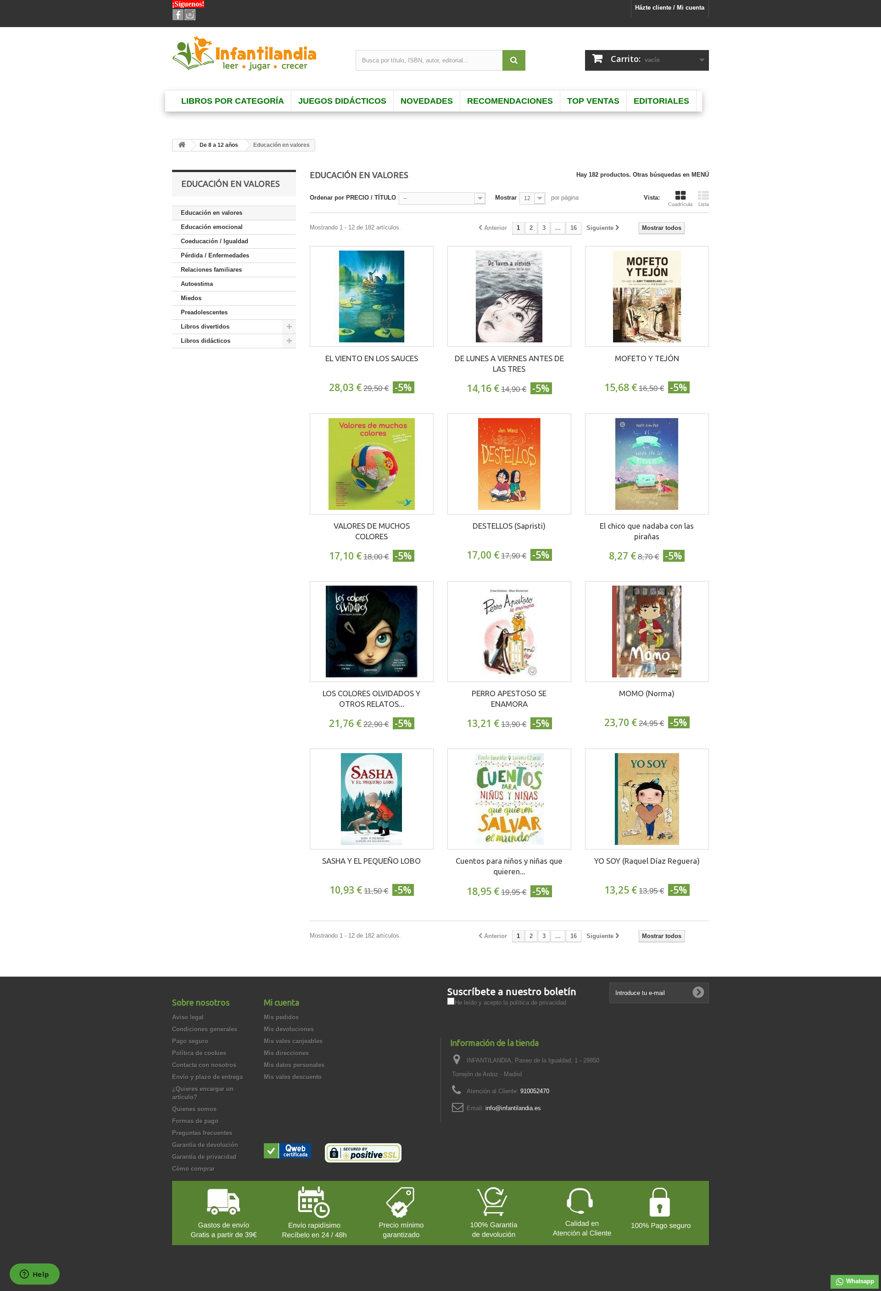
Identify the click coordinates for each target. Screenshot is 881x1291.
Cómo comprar (193, 1168)
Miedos (191, 298)
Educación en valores (211, 212)
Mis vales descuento (293, 1076)
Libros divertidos (205, 326)
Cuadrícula (680, 204)
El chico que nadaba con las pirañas (647, 531)
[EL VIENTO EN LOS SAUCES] (371, 296)
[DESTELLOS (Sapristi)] (509, 464)
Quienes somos (194, 1109)
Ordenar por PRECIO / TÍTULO (353, 197)
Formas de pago (195, 1121)
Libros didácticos (205, 340)
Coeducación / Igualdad (214, 241)
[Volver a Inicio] (181, 145)
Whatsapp (859, 1281)
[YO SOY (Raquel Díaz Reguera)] (647, 799)
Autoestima (197, 283)
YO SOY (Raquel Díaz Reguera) (647, 860)
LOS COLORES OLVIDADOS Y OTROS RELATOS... (371, 698)
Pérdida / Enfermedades (215, 255)
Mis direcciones (286, 1053)
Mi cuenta (281, 1002)
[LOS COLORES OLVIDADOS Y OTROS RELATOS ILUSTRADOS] (371, 631)
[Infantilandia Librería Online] (257, 55)
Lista (703, 204)
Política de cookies (199, 1053)
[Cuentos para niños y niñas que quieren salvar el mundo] (509, 799)
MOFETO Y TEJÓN (647, 358)
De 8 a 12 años (219, 145)
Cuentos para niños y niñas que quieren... (509, 866)
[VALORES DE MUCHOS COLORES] (371, 464)
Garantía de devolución (205, 1144)
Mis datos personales (294, 1065)
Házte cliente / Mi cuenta (669, 7)
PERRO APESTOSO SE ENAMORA (509, 698)
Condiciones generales (204, 1029)
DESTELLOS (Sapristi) (509, 525)
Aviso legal (188, 1017)
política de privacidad (538, 1002)
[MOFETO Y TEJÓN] (647, 296)
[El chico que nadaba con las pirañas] (647, 464)
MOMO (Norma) (647, 693)
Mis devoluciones (289, 1029)
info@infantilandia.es (513, 1108)
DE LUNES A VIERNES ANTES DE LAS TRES (509, 363)
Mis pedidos (281, 1017)
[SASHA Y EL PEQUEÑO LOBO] (371, 799)
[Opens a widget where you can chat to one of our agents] (34, 1274)
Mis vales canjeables (293, 1041)
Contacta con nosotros (204, 1065)
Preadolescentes (204, 312)
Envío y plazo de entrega (207, 1076)
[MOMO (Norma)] (647, 631)
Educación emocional (212, 227)
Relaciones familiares (211, 269)
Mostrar (506, 197)
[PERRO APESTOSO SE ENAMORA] (509, 631)
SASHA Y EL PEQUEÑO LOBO (371, 860)
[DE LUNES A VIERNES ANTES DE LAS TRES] (509, 296)
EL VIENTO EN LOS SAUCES (371, 358)
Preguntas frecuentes (202, 1132)
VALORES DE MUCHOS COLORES (372, 531)
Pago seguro (190, 1041)
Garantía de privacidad (204, 1156)
